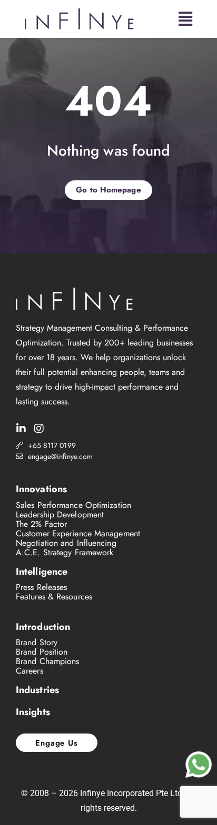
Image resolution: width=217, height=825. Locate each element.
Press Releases (41, 587)
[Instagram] (39, 428)
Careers (29, 671)
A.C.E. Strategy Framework (65, 552)
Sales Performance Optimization (73, 505)
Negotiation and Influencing (66, 543)
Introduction (43, 627)
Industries (37, 690)
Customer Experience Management (78, 533)
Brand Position (41, 652)
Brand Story (36, 642)
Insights (33, 712)
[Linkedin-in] (21, 428)
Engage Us (56, 743)
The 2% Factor (41, 524)
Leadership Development (60, 514)
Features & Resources (54, 596)
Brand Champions (48, 661)
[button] (185, 19)
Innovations (41, 489)
